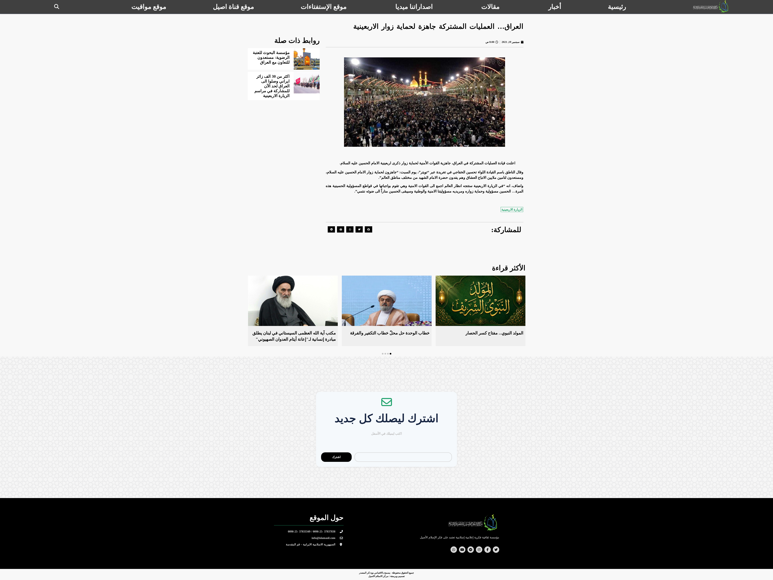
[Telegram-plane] (470, 549)
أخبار (554, 6)
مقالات (490, 6)
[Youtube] (462, 549)
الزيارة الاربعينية (511, 209)
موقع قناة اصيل (233, 6)
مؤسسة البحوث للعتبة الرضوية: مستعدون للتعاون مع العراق (271, 57)
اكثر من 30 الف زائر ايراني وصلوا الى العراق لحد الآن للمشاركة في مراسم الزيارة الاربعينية (272, 86)
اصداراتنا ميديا (414, 6)
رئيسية (617, 6)
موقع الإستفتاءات (324, 6)
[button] (56, 6)
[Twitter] (496, 549)
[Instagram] (479, 549)
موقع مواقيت (148, 6)
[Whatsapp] (454, 549)
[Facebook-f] (487, 549)
